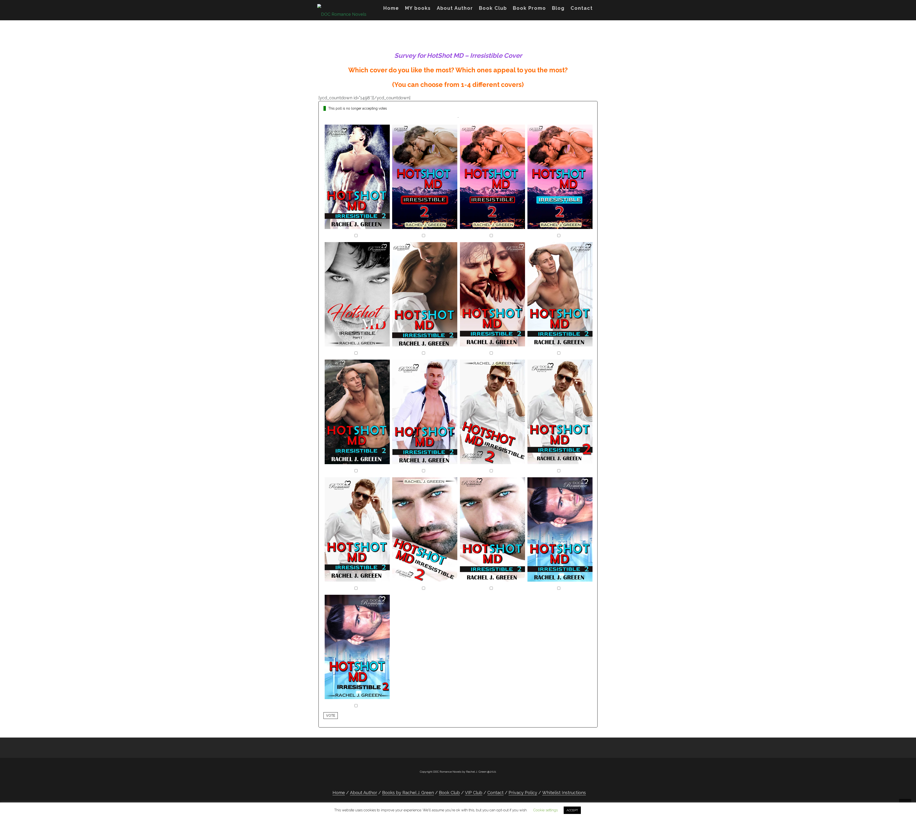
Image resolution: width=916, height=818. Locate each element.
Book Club (493, 8)
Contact (582, 8)
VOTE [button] (330, 715)
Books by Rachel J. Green (408, 792)
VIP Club (473, 792)
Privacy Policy (523, 792)
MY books (418, 8)
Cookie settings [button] (545, 810)
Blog (558, 8)
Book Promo (529, 8)
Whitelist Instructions (564, 792)
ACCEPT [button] (572, 810)
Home (391, 8)
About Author (455, 8)
